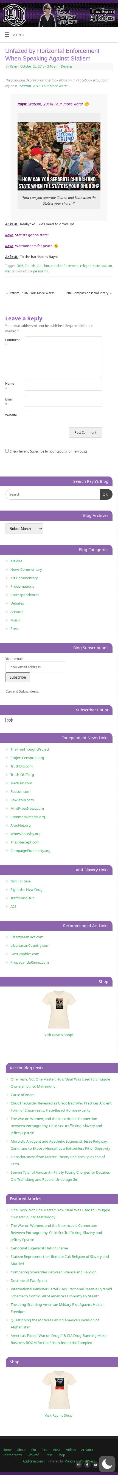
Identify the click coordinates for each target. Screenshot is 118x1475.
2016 (19, 266)
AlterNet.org (20, 825)
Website (10, 415)
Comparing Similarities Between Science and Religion (54, 1272)
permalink (40, 271)
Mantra (69, 1461)
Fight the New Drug (26, 889)
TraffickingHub (22, 898)
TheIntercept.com (25, 842)
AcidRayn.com (33, 1461)
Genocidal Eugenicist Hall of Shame (39, 1248)
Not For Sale (20, 881)
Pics (44, 1450)
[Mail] (77, 1464)
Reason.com (20, 791)
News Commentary (26, 569)
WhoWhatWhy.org (25, 833)
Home (7, 1450)
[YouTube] (94, 1464)
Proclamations (22, 586)
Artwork (17, 611)
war (7, 271)
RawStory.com (22, 799)
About (21, 1450)
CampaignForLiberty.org (30, 850)
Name (9, 386)
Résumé (33, 1455)
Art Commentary (24, 577)
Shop (61, 1455)
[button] (107, 1464)
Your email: (14, 658)
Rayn (13, 66)
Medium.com (21, 783)
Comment (10, 342)
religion (85, 266)
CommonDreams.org (27, 816)
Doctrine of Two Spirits (29, 1280)
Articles (16, 561)
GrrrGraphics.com (24, 953)
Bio (33, 1450)
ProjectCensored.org (27, 757)
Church (30, 266)
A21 (13, 906)
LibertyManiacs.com (26, 936)
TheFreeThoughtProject (29, 749)
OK (104, 494)
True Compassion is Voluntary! (88, 293)
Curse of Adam (23, 1094)
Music (15, 620)
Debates (66, 66)
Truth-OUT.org (22, 774)
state (96, 266)
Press (14, 628)
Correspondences (24, 594)
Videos (71, 1450)
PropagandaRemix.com (29, 962)
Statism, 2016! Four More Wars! (43, 86)
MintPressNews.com (27, 808)
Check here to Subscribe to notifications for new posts (48, 451)
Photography (12, 1455)
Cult (40, 266)
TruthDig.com (21, 766)
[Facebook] (86, 1464)
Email (9, 401)
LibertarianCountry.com (29, 945)
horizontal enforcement (61, 266)
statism (107, 266)
